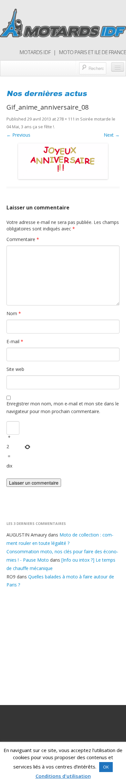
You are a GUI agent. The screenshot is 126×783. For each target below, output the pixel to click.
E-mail (14, 341)
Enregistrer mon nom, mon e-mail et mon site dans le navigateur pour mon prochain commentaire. (62, 407)
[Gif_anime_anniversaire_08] (63, 161)
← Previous (18, 135)
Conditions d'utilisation (63, 776)
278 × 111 (66, 119)
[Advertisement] (63, 645)
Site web (15, 369)
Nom (13, 313)
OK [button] (106, 767)
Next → (112, 135)
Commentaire (22, 239)
